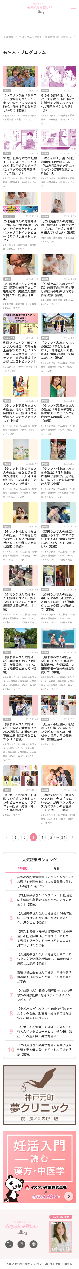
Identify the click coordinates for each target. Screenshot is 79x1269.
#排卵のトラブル (15, 748)
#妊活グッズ (9, 366)
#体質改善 (8, 119)
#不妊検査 (52, 119)
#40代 (29, 366)
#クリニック (9, 245)
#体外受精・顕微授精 (51, 237)
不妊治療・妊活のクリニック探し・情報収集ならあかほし (37, 36)
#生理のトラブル (11, 115)
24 (63, 837)
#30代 (20, 366)
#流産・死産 (66, 559)
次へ (71, 837)
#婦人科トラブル (11, 677)
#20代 (61, 555)
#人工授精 (63, 362)
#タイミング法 (29, 115)
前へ (7, 837)
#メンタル (52, 819)
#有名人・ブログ (23, 119)
